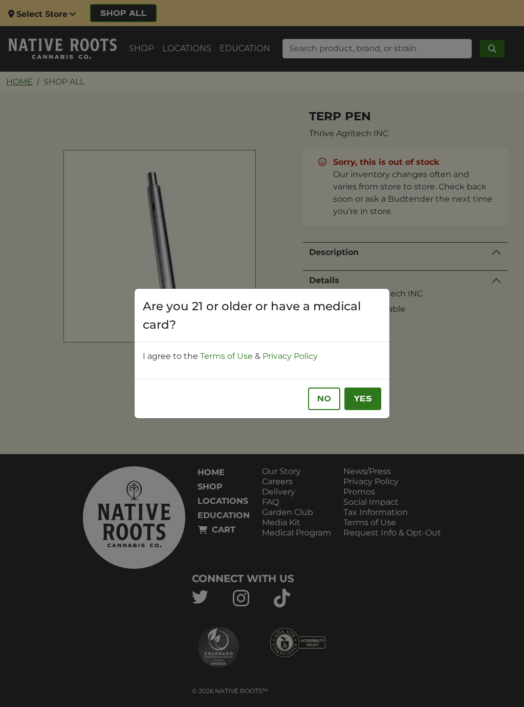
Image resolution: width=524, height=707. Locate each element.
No (324, 399)
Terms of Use (226, 356)
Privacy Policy (290, 356)
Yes (363, 399)
